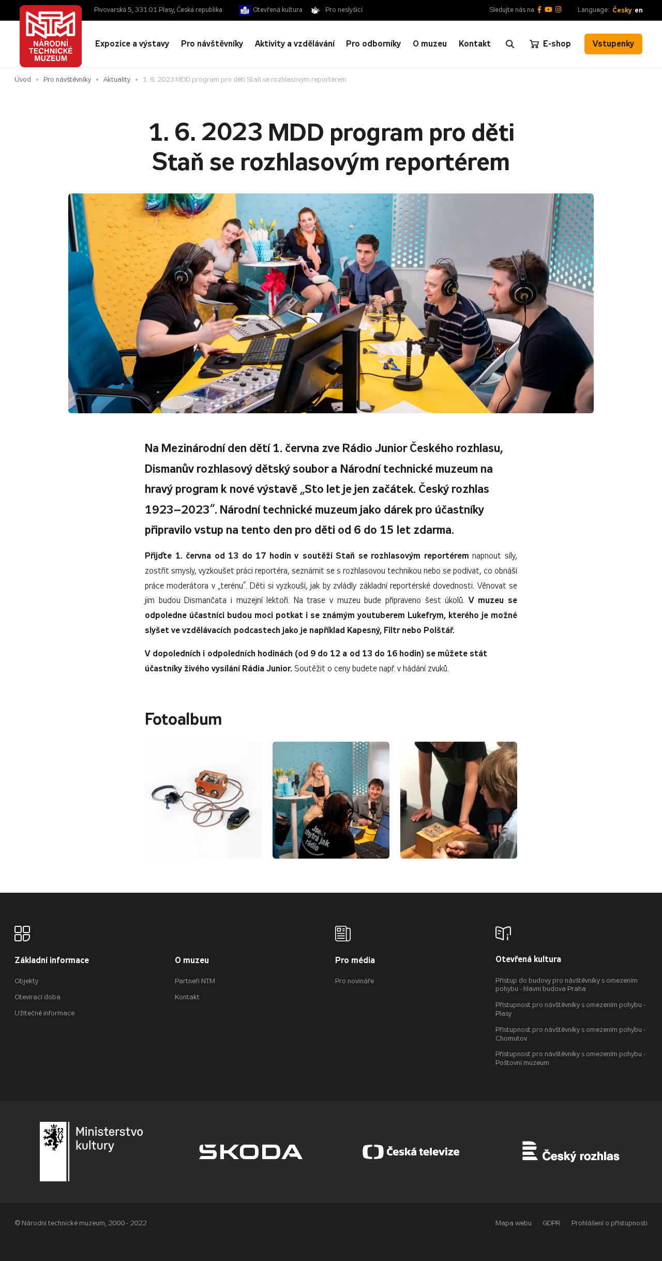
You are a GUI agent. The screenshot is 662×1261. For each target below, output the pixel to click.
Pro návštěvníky (67, 79)
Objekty (26, 981)
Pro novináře (354, 981)
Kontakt (187, 997)
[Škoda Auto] (251, 1151)
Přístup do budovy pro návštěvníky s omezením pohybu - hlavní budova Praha (566, 985)
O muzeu (192, 960)
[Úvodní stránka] (51, 36)
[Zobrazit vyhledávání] (510, 44)
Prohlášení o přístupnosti (609, 1223)
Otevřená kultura (278, 9)
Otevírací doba (37, 997)
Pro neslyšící (344, 9)
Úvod (22, 79)
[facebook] (539, 10)
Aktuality (116, 79)
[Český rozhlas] (571, 1151)
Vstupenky (613, 44)
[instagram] (558, 10)
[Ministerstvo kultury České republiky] (91, 1151)
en (638, 10)
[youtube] (548, 10)
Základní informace (51, 960)
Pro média (355, 960)
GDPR (552, 1223)
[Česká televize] (411, 1151)
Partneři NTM (195, 981)
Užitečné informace (44, 1013)
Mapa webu (513, 1223)
